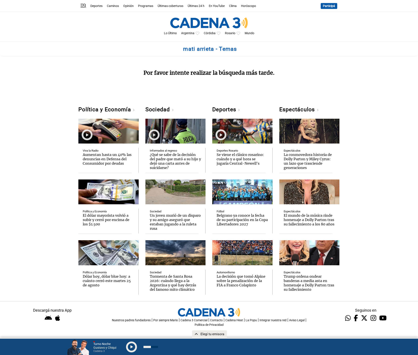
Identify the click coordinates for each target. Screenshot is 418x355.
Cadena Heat (234, 320)
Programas (145, 6)
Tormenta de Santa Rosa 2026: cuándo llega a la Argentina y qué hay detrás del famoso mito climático (173, 283)
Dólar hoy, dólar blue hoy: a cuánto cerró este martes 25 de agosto (107, 280)
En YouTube (217, 6)
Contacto (216, 320)
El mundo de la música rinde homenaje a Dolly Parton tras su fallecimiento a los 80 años (309, 219)
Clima (233, 6)
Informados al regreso (163, 150)
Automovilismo (226, 272)
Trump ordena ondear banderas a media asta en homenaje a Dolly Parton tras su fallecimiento (309, 283)
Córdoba (210, 33)
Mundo (249, 33)
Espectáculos (298, 109)
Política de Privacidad (209, 325)
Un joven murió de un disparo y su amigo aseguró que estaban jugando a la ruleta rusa (175, 222)
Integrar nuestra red (273, 320)
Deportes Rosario (227, 150)
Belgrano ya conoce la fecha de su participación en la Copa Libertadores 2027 (242, 219)
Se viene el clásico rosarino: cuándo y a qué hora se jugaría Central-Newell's (240, 159)
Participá (329, 6)
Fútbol (220, 211)
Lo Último (170, 33)
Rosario (230, 33)
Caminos (113, 6)
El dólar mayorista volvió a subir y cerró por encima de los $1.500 (106, 219)
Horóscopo (248, 6)
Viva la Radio (90, 150)
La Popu (251, 320)
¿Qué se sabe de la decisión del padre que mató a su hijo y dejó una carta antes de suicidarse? (175, 161)
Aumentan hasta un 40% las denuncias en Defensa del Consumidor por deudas (107, 159)
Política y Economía (105, 109)
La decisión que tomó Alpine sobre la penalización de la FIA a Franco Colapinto (241, 280)
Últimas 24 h (196, 6)
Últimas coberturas (170, 6)
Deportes (96, 6)
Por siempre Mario (165, 320)
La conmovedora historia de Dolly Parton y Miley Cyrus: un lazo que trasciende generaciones (308, 161)
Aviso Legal (297, 320)
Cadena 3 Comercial (193, 320)
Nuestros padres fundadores (131, 320)
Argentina (187, 33)
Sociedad (158, 109)
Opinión (128, 6)
